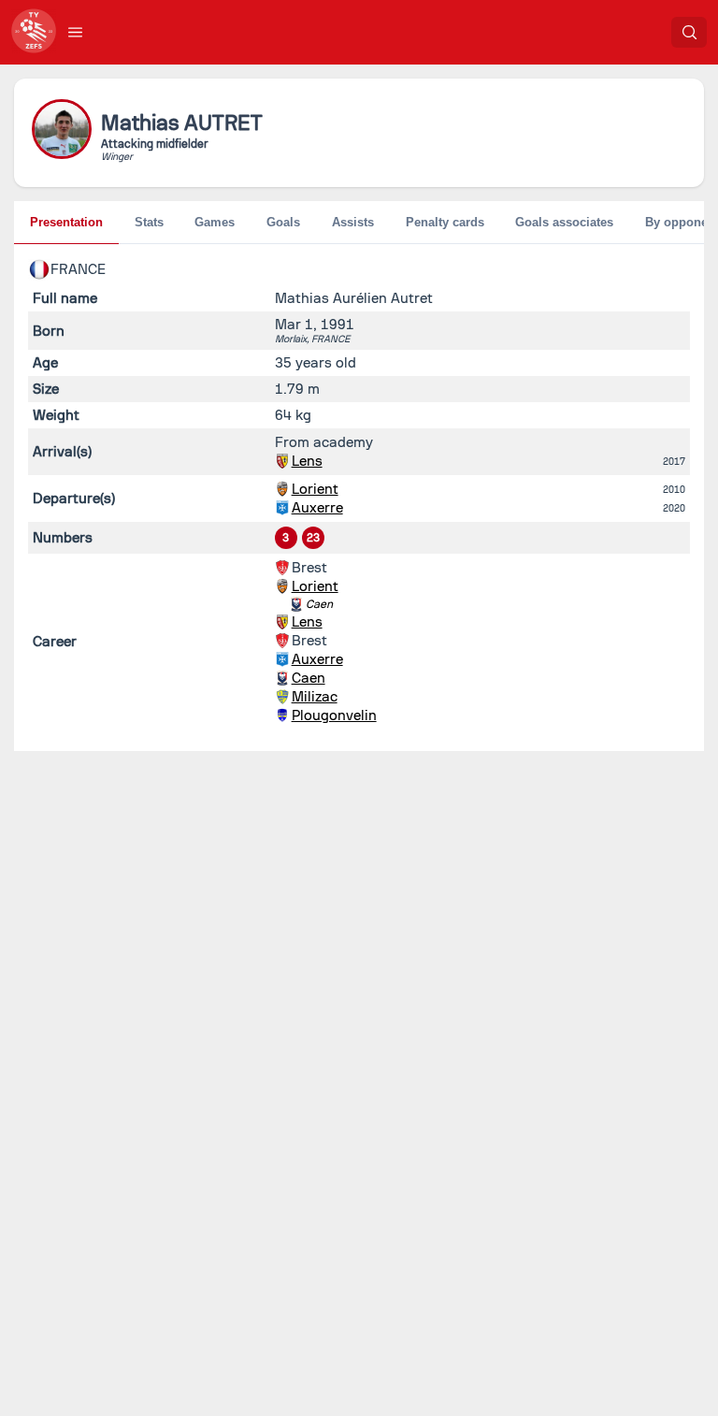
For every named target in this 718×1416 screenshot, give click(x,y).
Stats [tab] (149, 222)
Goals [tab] (283, 222)
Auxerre (317, 507)
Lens (307, 461)
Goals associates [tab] (564, 222)
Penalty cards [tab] (445, 222)
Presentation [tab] (66, 222)
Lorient (315, 489)
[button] (76, 32)
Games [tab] (214, 222)
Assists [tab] (353, 222)
